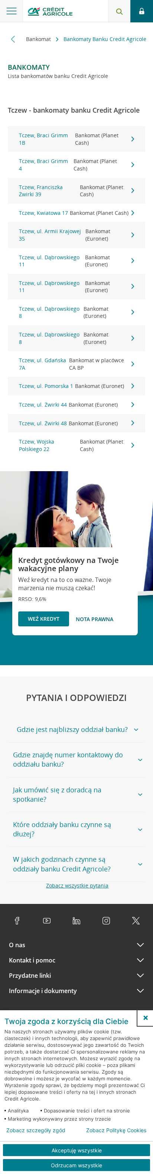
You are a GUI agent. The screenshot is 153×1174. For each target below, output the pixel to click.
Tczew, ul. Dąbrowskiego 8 (64, 312)
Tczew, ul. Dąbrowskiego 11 (64, 261)
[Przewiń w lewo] (13, 39)
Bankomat (39, 39)
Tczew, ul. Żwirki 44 (68, 404)
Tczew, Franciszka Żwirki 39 (71, 191)
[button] (145, 1017)
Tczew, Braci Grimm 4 (68, 164)
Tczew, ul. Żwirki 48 (68, 423)
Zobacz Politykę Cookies (116, 1130)
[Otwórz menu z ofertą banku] (11, 11)
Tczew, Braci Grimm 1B (69, 139)
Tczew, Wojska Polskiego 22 (71, 445)
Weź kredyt (43, 618)
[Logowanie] (141, 11)
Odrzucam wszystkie (76, 1165)
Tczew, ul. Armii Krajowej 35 (65, 235)
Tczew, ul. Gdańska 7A (71, 364)
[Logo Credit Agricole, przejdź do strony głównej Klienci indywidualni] (50, 12)
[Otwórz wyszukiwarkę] (119, 11)
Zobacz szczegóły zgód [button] (35, 1130)
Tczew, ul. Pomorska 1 (71, 385)
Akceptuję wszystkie (77, 1150)
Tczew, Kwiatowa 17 (73, 212)
